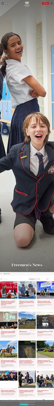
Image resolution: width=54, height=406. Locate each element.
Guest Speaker (14, 312)
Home (1, 273)
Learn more (33, 402)
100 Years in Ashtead (32, 312)
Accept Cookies (24, 404)
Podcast (52, 371)
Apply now (45, 3)
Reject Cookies (31, 404)
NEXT (44, 399)
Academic (15, 282)
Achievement (51, 282)
